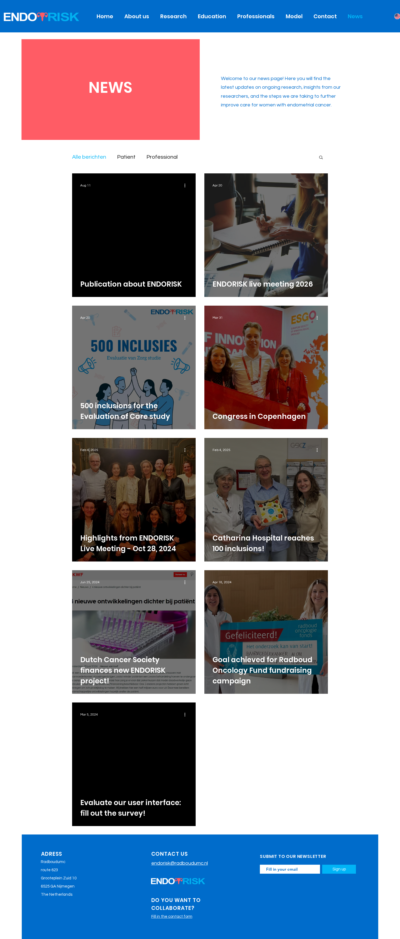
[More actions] (186, 185)
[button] (321, 158)
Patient (126, 157)
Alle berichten (89, 157)
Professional (162, 157)
